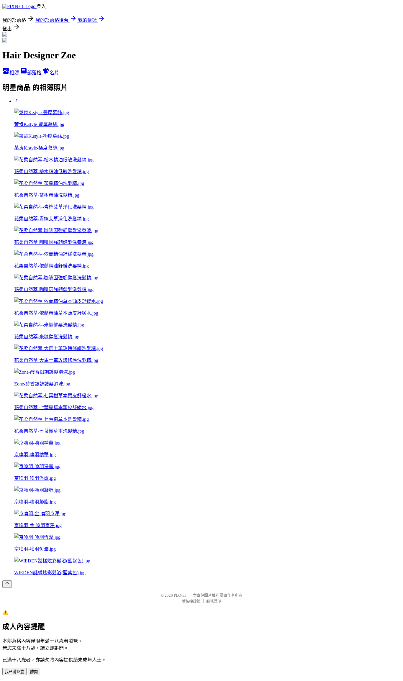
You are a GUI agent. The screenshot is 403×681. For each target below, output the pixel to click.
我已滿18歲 (14, 671)
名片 (54, 72)
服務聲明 (214, 601)
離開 (34, 671)
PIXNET (180, 595)
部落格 (34, 72)
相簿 (14, 72)
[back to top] (7, 584)
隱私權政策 (191, 601)
